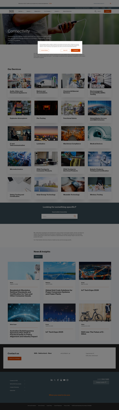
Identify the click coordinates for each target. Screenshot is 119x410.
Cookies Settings (44, 50)
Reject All (65, 50)
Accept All (76, 50)
